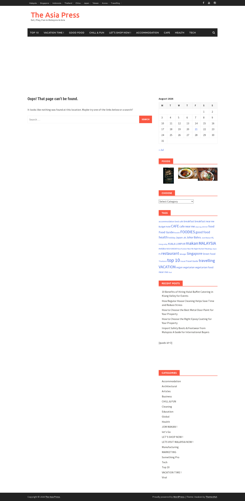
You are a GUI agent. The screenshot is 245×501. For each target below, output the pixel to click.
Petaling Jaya (210, 248)
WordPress (178, 496)
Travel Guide (192, 261)
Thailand (68, 3)
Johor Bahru (193, 237)
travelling (207, 260)
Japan (86, 3)
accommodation (166, 221)
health (163, 237)
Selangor (183, 254)
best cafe (179, 221)
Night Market (199, 249)
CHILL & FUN (96, 32)
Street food (209, 253)
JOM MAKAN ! (169, 426)
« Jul (161, 149)
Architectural (169, 386)
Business (167, 396)
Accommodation (171, 381)
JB (184, 237)
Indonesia (56, 3)
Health (166, 421)
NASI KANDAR (171, 249)
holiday (171, 237)
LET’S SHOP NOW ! (120, 32)
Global (166, 416)
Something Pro (170, 457)
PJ (160, 254)
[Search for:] (90, 119)
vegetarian (188, 267)
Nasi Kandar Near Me (185, 249)
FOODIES (187, 231)
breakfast (189, 221)
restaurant (170, 253)
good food (203, 232)
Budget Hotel (164, 226)
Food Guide (166, 232)
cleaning (198, 227)
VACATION (167, 266)
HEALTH (179, 32)
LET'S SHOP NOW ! (172, 437)
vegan (179, 267)
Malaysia (33, 3)
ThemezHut (211, 496)
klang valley (163, 244)
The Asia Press (55, 14)
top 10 (173, 260)
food (211, 226)
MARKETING (169, 452)
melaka (162, 248)
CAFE (167, 32)
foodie (177, 232)
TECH (192, 32)
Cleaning (167, 406)
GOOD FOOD (76, 32)
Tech (164, 462)
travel (183, 261)
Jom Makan (206, 237)
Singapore (44, 3)
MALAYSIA (207, 243)
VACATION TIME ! (54, 32)
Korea (105, 3)
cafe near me (187, 226)
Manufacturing (170, 447)
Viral (170, 272)
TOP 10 (34, 32)
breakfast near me (204, 221)
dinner (205, 226)
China (78, 3)
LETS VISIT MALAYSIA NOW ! (177, 442)
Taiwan (95, 3)
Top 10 (166, 467)
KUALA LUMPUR (176, 243)
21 (196, 129)
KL (213, 237)
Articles (166, 391)
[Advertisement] (122, 66)
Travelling (115, 3)
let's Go (166, 432)
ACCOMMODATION (147, 32)
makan (192, 243)
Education (167, 411)
